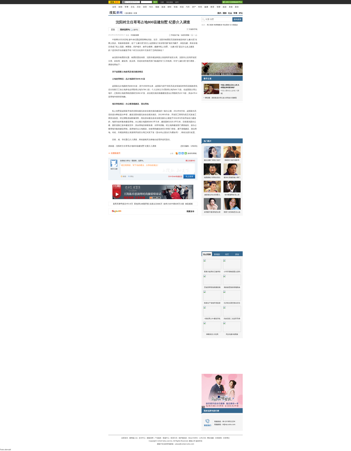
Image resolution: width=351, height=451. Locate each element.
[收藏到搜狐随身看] (186, 153)
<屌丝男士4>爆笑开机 (212, 319)
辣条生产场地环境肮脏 (212, 303)
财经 (169, 7)
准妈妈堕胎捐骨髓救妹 (232, 287)
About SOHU (193, 438)
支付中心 (142, 438)
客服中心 (166, 438)
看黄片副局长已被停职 (212, 272)
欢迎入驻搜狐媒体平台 (233, 2)
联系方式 (174, 438)
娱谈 (163, 7)
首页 (114, 7)
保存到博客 (185, 35)
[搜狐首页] (114, 2)
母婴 (218, 7)
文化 (133, 7)
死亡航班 (210, 25)
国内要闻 (128, 13)
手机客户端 (175, 35)
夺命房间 (226, 25)
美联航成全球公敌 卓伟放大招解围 (224, 98)
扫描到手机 (193, 29)
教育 (212, 7)
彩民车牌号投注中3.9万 (123, 204)
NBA (151, 7)
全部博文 (226, 438)
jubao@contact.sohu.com (184, 444)
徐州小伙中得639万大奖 (173, 204)
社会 (230, 13)
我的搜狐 (169, 2)
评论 (241, 13)
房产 (194, 7)
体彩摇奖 (189, 204)
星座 (237, 7)
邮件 (177, 2)
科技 (182, 7)
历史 (139, 7)
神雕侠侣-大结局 (212, 334)
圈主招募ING (190, 161)
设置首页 (124, 438)
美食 (231, 7)
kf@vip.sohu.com (229, 424)
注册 (162, 2)
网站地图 (210, 438)
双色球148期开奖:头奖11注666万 (148, 204)
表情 (124, 176)
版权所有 (199, 441)
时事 (135, 13)
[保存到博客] (192, 153)
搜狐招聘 (150, 438)
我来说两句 (129, 29)
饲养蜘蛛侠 (218, 25)
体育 (145, 7)
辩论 (132, 176)
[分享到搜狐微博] (177, 153)
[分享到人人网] (183, 153)
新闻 (120, 7)
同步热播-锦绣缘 (232, 334)
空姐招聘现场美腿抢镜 (212, 287)
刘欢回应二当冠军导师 (232, 319)
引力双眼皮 (234, 25)
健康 (206, 7)
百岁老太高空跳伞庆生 (232, 303)
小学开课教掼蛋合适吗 (232, 272)
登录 (112, 169)
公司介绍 (202, 438)
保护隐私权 (183, 438)
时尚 (200, 7)
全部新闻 (218, 438)
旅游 (225, 7)
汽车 (188, 7)
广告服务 (158, 438)
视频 (157, 7)
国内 (219, 13)
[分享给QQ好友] (180, 153)
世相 (176, 7)
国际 (225, 13)
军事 (126, 7)
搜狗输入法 (133, 438)
